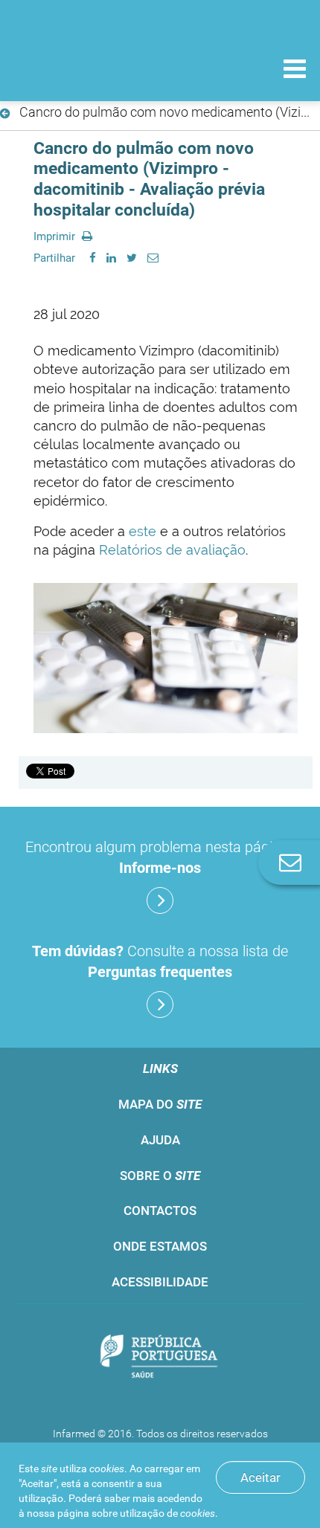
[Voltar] (8, 114)
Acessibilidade (160, 1281)
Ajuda (160, 1139)
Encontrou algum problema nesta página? (160, 857)
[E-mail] (153, 258)
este (144, 531)
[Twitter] (132, 258)
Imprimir (55, 236)
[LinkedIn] (111, 258)
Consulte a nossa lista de (160, 961)
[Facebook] (93, 258)
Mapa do (160, 1104)
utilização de (167, 1513)
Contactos (160, 1210)
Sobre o (160, 1175)
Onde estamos (160, 1246)
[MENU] (295, 71)
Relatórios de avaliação (170, 550)
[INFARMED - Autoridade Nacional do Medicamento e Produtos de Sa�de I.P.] (89, 68)
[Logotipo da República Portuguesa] (160, 1358)
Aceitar (260, 1477)
